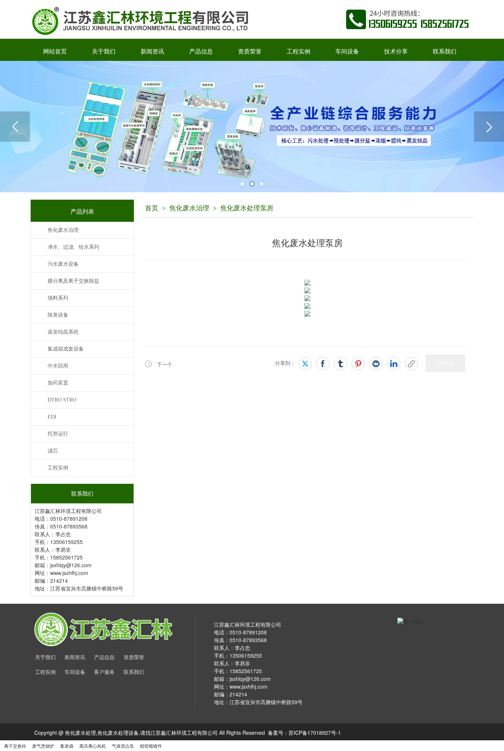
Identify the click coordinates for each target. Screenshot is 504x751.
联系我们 (444, 51)
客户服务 (104, 672)
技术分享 (396, 51)
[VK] (376, 363)
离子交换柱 (15, 746)
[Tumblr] (340, 363)
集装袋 (66, 746)
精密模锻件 (151, 746)
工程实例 (298, 51)
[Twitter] (305, 363)
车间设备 (347, 51)
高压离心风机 (92, 746)
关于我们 (103, 51)
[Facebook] (322, 363)
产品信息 (201, 51)
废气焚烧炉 (43, 746)
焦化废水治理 (189, 208)
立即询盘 (445, 363)
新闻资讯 (152, 51)
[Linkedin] (393, 363)
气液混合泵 (123, 746)
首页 (151, 208)
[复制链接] (411, 363)
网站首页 (55, 51)
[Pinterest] (358, 363)
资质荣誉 (250, 51)
